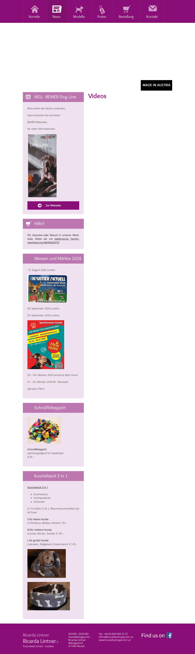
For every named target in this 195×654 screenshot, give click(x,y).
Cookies (49, 646)
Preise (101, 16)
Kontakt (152, 16)
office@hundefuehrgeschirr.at (116, 637)
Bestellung (126, 16)
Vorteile (34, 16)
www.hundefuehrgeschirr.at (115, 640)
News (56, 16)
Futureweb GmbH (33, 646)
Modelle (79, 16)
